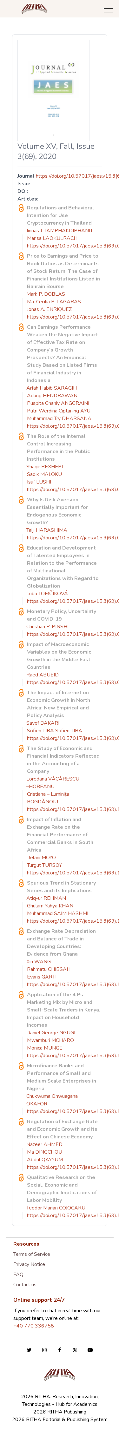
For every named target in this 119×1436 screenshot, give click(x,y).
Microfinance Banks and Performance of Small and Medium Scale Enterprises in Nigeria (61, 1077)
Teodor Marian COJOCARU (55, 1207)
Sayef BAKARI (42, 723)
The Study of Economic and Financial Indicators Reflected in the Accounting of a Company (63, 760)
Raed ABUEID (42, 674)
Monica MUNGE (45, 1047)
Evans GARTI (41, 976)
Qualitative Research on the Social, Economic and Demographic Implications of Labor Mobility (62, 1189)
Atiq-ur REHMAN (46, 898)
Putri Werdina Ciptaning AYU (58, 410)
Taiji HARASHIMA (46, 530)
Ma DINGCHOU (44, 1152)
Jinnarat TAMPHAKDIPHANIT (59, 230)
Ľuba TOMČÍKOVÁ (47, 593)
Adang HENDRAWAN (52, 395)
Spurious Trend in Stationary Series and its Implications (61, 886)
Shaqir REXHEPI (44, 466)
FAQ (18, 1274)
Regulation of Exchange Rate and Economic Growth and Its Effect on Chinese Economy (62, 1129)
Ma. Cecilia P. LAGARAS (54, 301)
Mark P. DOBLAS (45, 294)
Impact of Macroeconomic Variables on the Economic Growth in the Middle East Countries (59, 656)
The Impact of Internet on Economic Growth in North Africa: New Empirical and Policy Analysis (58, 704)
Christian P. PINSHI (47, 626)
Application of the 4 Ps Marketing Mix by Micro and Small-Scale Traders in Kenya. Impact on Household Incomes (63, 1010)
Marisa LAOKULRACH (52, 238)
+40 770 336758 (33, 1325)
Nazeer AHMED (44, 1144)
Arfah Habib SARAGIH (51, 388)
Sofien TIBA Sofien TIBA (54, 730)
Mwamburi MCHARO (50, 1040)
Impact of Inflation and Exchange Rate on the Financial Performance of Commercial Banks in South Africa (60, 834)
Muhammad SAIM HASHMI (57, 913)
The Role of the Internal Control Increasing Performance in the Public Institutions (58, 448)
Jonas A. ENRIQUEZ (49, 309)
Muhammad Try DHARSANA (59, 418)
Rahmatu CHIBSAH (48, 969)
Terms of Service (31, 1254)
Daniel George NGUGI (50, 1032)
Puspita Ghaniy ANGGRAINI (58, 403)
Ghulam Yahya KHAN (50, 905)
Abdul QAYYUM (45, 1159)
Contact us (24, 1284)
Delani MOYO (41, 857)
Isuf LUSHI (39, 481)
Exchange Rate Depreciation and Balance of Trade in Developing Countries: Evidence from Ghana (61, 943)
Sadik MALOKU (44, 474)
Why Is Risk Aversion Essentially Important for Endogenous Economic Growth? (57, 511)
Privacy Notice (29, 1264)
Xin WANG (38, 961)
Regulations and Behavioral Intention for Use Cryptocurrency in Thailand (60, 215)
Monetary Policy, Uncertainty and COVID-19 (61, 615)
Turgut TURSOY (44, 865)
